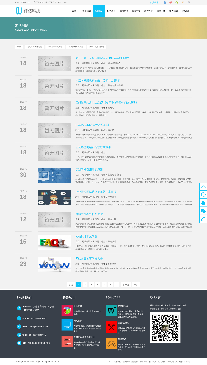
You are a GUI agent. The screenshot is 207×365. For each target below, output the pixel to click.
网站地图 (170, 362)
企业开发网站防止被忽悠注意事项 (95, 191)
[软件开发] (67, 310)
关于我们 (86, 11)
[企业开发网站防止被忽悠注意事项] (54, 197)
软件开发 (78, 306)
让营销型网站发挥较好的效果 (93, 147)
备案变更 (112, 264)
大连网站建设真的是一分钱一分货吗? (98, 80)
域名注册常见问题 (76, 47)
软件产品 (148, 11)
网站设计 (112, 241)
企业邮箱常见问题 (55, 47)
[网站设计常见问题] (54, 242)
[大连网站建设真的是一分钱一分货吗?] (54, 86)
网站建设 (112, 85)
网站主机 (112, 219)
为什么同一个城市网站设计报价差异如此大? (102, 58)
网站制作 (78, 320)
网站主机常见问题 (96, 47)
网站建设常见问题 (34, 47)
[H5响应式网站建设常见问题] (54, 130)
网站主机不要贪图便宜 (89, 214)
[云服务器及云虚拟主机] (67, 341)
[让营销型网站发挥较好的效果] (54, 153)
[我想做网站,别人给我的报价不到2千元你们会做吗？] (54, 108)
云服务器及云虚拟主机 (84, 337)
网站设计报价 (114, 63)
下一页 (126, 284)
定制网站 (112, 174)
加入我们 (173, 11)
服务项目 (111, 11)
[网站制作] (67, 325)
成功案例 (124, 11)
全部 (19, 47)
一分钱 (120, 85)
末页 (136, 284)
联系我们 (186, 11)
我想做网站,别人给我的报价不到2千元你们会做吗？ (106, 102)
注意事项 (112, 197)
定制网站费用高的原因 (89, 169)
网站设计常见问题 (86, 236)
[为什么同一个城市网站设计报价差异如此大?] (54, 63)
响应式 (111, 130)
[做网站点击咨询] (165, 2)
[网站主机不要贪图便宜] (54, 219)
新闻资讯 (99, 11)
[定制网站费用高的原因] (54, 175)
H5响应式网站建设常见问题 (92, 124)
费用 (119, 174)
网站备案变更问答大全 (89, 258)
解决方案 (136, 11)
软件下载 (161, 11)
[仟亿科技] (29, 11)
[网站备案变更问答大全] (54, 264)
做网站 (111, 108)
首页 (74, 11)
